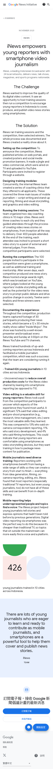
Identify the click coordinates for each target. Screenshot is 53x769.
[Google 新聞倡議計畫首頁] (22, 4)
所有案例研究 (10, 18)
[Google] (8, 737)
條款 (5, 747)
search (48, 4)
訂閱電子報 (27, 711)
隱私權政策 (8, 742)
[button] (17, 763)
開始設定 (40, 727)
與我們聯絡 (27, 719)
